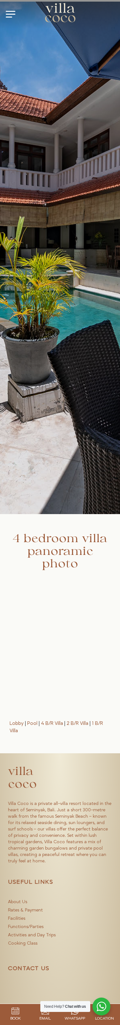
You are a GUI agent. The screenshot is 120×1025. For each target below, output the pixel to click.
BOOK (15, 1018)
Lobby (17, 723)
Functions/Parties (26, 926)
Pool (32, 723)
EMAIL (45, 1018)
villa (60, 14)
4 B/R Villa (52, 723)
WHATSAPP (75, 1018)
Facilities (16, 918)
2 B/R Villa (77, 723)
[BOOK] (15, 1011)
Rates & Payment (25, 910)
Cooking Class (22, 943)
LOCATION (104, 1018)
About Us (17, 901)
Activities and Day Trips (32, 935)
